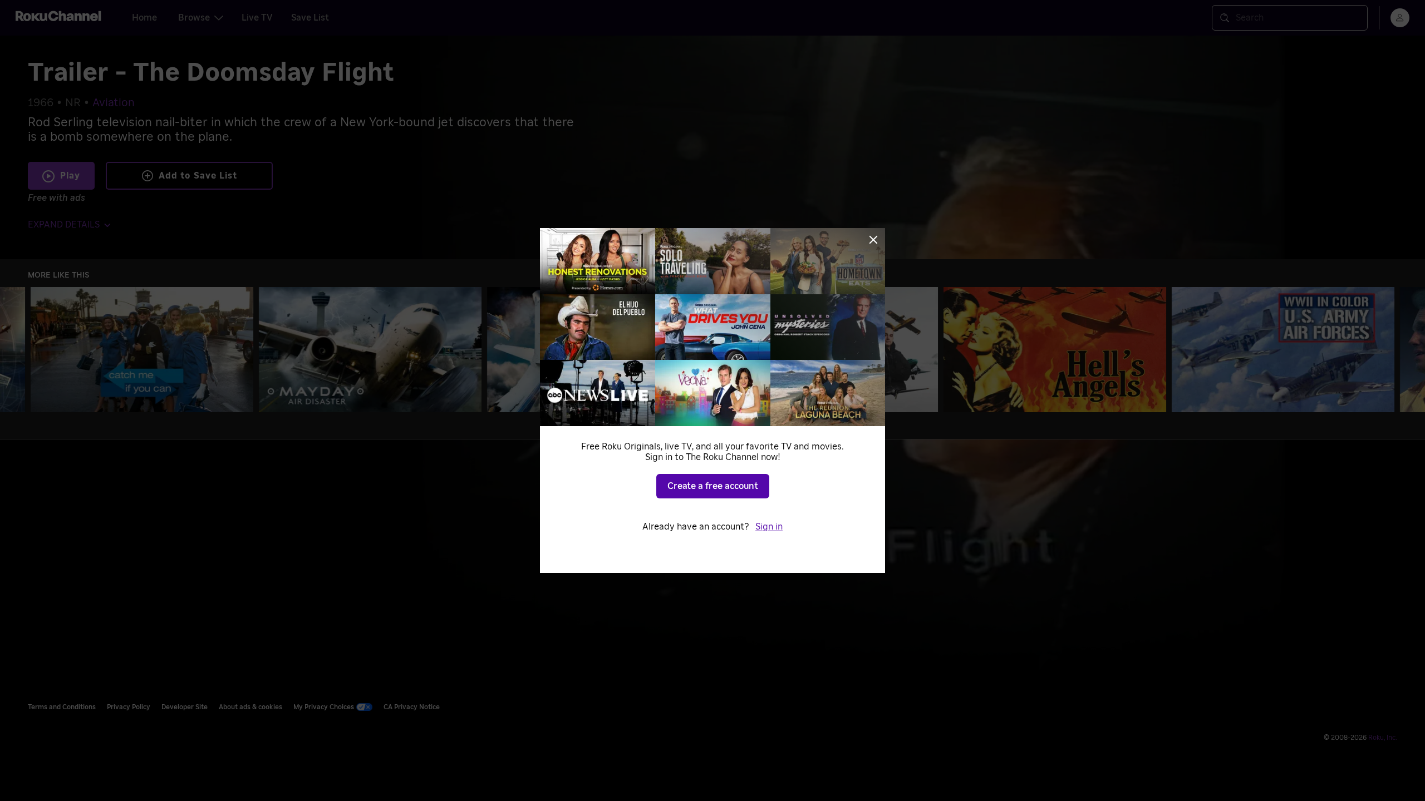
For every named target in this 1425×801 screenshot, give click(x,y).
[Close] (873, 240)
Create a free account (712, 486)
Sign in (769, 526)
